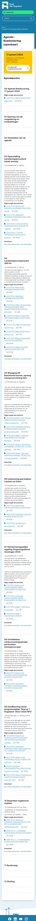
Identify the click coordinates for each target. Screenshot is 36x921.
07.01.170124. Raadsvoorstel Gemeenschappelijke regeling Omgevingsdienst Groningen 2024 (15, 587)
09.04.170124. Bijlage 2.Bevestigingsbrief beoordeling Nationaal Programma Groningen (17, 768)
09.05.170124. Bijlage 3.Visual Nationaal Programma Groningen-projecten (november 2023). (18, 777)
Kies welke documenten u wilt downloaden (17, 244)
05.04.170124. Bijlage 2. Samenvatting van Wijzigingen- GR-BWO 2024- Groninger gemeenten (18, 447)
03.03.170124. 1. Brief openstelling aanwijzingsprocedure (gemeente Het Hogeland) (16, 226)
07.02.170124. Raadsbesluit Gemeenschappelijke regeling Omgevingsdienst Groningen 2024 (15, 598)
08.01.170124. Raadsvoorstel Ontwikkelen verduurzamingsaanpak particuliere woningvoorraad (15, 675)
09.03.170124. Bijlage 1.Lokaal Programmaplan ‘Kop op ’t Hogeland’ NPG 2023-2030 (17, 759)
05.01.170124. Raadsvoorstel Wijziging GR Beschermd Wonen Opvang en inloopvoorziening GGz (17, 420)
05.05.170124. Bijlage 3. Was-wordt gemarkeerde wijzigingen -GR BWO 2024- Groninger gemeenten (17, 455)
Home (3, 27)
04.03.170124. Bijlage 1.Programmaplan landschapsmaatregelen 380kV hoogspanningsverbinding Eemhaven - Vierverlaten (17, 308)
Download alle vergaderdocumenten (15, 68)
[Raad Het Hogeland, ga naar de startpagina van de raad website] (12, 5)
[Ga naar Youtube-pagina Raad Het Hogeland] (20, 919)
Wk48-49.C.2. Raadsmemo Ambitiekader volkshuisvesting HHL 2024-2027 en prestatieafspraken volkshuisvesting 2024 (17, 823)
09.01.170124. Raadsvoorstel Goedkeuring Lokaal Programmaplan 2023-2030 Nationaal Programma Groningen (15, 739)
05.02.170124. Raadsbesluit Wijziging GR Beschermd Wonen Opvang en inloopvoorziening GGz (17, 429)
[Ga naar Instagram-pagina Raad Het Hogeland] (26, 919)
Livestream (10, 12)
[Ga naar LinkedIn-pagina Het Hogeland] (15, 919)
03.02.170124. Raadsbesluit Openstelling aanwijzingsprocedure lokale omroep (17, 217)
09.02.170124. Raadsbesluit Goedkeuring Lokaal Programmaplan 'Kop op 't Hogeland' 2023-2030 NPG (17, 748)
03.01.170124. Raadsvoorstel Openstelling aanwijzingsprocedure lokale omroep (17, 208)
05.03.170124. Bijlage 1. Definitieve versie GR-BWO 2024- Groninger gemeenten (16, 438)
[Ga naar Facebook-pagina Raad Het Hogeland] (9, 919)
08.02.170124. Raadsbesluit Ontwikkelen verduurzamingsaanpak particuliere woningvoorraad (15, 686)
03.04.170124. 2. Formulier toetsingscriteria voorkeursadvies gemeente (14, 235)
